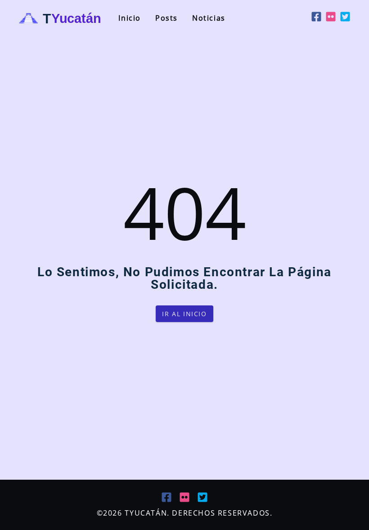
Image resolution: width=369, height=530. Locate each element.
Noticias (208, 18)
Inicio (129, 18)
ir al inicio (184, 313)
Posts (166, 18)
